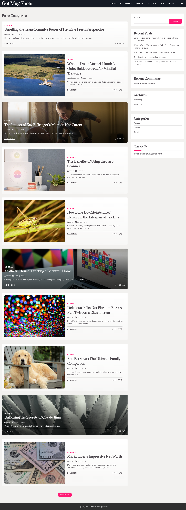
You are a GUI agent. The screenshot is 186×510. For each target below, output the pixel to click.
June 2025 (138, 100)
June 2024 (138, 104)
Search (137, 17)
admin (8, 34)
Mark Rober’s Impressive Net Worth (94, 456)
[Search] (182, 4)
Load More (64, 495)
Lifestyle (151, 4)
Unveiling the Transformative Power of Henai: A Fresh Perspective (54, 29)
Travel (171, 4)
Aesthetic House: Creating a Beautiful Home (38, 271)
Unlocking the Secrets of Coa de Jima (32, 417)
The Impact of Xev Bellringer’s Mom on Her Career (43, 125)
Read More (9, 43)
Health (139, 4)
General (129, 4)
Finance (8, 25)
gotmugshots (74, 78)
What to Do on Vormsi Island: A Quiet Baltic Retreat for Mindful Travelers (91, 69)
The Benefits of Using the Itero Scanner (150, 57)
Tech (162, 4)
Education (115, 4)
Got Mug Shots (17, 3)
